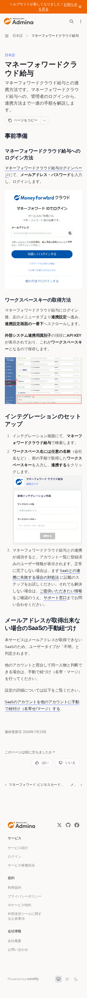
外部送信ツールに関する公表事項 (25, 916)
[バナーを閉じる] (80, 7)
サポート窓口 (55, 597)
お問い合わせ (18, 949)
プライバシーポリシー (25, 896)
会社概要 (14, 941)
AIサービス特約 (19, 905)
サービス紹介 (18, 848)
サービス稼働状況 (21, 865)
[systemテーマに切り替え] (58, 979)
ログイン (14, 856)
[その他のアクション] (80, 21)
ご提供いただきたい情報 (61, 591)
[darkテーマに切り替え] (75, 979)
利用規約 (14, 887)
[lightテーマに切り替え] (67, 979)
